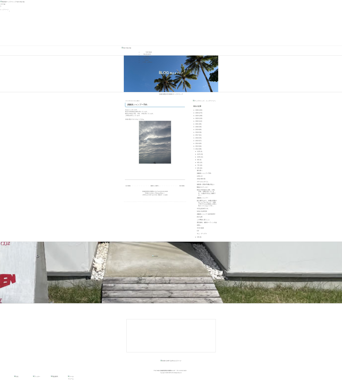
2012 (197, 149)
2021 (197, 124)
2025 (197, 113)
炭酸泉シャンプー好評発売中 (206, 214)
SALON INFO (4, 17)
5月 (198, 237)
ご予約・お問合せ (5, 32)
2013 (197, 146)
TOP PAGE (3, 14)
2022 (197, 121)
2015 (197, 140)
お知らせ (200, 176)
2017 (197, 135)
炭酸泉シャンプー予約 (204, 173)
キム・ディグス (202, 233)
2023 (197, 118)
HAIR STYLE (4, 25)
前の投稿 (181, 185)
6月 (198, 168)
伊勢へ (199, 225)
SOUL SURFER (202, 211)
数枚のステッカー (202, 187)
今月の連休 (200, 228)
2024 (197, 115)
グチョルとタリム (202, 181)
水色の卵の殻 (201, 179)
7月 (198, 165)
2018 (197, 132)
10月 (198, 157)
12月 (198, 151)
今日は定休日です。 (203, 208)
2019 (197, 129)
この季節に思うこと (203, 219)
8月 (198, 162)
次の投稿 (127, 185)
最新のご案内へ (155, 185)
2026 (197, 110)
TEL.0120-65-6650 (181, 370)
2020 (197, 126)
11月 (198, 154)
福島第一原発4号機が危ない (206, 184)
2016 (197, 138)
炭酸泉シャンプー (202, 198)
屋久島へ (200, 170)
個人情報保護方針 (5, 36)
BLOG (2, 28)
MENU (2, 21)
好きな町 (200, 217)
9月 (198, 159)
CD (198, 230)
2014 (197, 143)
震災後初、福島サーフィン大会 (207, 222)
